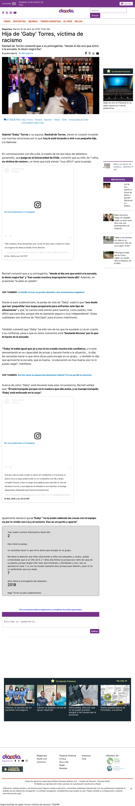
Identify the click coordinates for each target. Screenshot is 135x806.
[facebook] (15, 760)
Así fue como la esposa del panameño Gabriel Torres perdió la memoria (54, 375)
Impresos (86, 755)
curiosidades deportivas (32, 122)
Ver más (120, 681)
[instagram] (27, 760)
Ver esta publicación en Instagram (19, 212)
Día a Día (63, 762)
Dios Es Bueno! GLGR (42, 252)
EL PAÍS (68, 21)
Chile (64, 119)
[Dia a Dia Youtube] (14, 13)
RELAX (79, 21)
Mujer (62, 765)
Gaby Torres (27, 119)
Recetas (63, 768)
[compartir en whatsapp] (93, 53)
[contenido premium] (12, 769)
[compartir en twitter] (90, 53)
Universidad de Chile (78, 119)
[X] (19, 760)
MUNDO (33, 21)
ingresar (128, 3)
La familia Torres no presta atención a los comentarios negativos (51, 292)
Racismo (48, 119)
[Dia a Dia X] (7, 13)
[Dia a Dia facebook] (3, 13)
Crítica (62, 758)
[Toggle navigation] (14, 3)
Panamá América (67, 755)
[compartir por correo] (98, 53)
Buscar (95, 15)
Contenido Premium (120, 71)
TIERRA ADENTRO (50, 21)
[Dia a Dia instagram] (11, 13)
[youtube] (23, 760)
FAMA (7, 21)
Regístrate (42, 755)
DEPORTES (19, 21)
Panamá (38, 119)
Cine (84, 758)
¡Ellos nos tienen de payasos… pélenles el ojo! (123, 167)
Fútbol (57, 119)
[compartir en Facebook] (86, 53)
